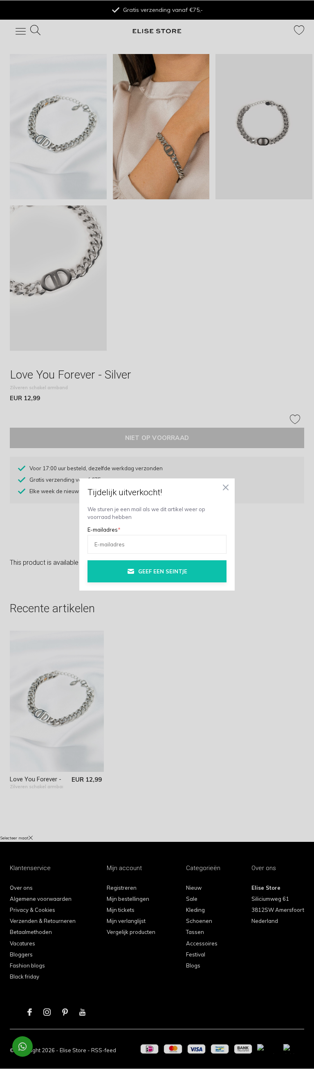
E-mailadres (104, 529)
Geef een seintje (162, 571)
